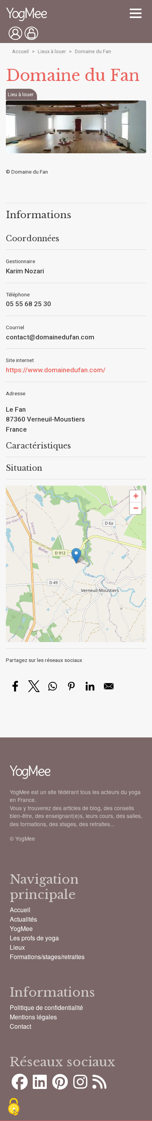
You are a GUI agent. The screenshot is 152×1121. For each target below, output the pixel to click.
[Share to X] (34, 686)
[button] (76, 556)
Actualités (23, 919)
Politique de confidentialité (46, 1007)
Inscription (31, 33)
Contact (20, 1026)
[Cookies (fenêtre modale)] (13, 1107)
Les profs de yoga (34, 937)
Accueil (20, 51)
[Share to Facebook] (15, 686)
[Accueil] (26, 15)
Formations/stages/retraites (47, 956)
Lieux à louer (52, 51)
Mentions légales (33, 1016)
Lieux (17, 947)
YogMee (21, 928)
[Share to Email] (109, 686)
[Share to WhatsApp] (52, 686)
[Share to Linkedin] (90, 686)
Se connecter (15, 33)
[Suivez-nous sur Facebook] (20, 1085)
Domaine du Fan (93, 51)
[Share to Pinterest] (71, 686)
